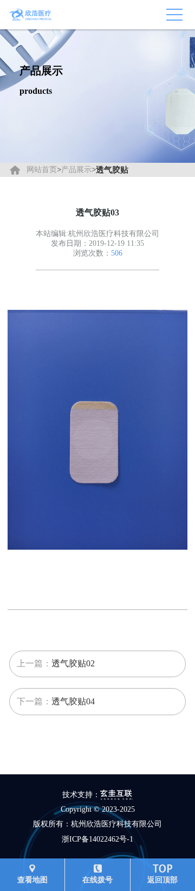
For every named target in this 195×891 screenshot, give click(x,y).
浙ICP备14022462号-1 (97, 839)
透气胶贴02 (73, 663)
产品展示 (76, 170)
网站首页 (42, 170)
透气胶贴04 (73, 701)
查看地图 (32, 880)
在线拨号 (97, 880)
